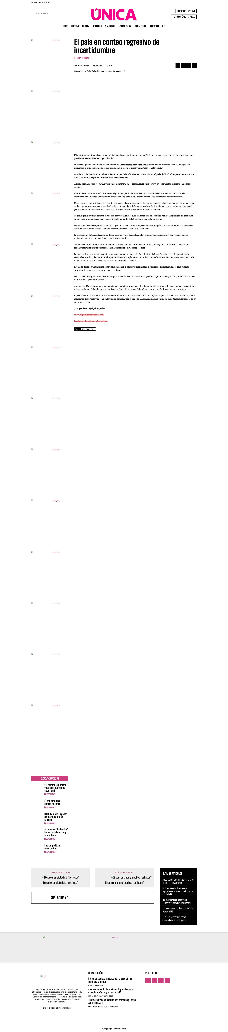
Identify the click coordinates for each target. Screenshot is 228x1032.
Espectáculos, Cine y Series (99, 1007)
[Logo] (114, 14)
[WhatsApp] (194, 65)
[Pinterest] (188, 65)
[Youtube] (167, 980)
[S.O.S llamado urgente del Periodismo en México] (37, 818)
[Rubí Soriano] (42, 898)
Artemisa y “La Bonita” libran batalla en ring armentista (56, 832)
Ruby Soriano (50, 794)
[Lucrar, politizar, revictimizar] (37, 849)
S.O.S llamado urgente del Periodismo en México (55, 816)
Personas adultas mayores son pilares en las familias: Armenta (110, 980)
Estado (91, 985)
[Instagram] (154, 980)
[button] (163, 26)
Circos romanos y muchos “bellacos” (124, 882)
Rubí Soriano (83, 66)
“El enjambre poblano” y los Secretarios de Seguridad (56, 787)
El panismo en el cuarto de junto (52, 802)
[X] (183, 65)
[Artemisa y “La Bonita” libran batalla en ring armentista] (37, 833)
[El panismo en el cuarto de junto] (37, 804)
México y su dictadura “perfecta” (60, 882)
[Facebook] (178, 65)
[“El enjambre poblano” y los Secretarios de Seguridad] (37, 788)
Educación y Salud (96, 996)
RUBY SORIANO (88, 329)
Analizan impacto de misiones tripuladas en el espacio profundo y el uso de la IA (177, 891)
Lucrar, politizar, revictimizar (52, 847)
